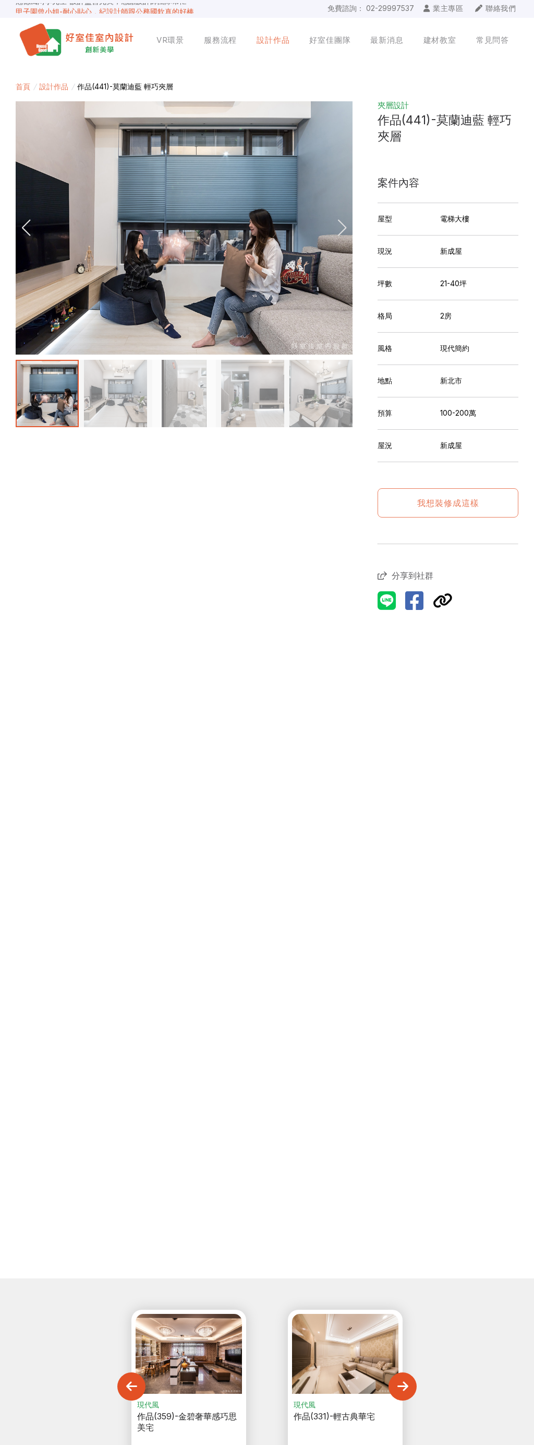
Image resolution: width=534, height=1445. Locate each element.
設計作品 (53, 86)
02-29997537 (390, 8)
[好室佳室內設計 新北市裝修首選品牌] (78, 40)
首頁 (23, 86)
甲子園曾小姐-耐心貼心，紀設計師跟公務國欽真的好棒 (105, 7)
